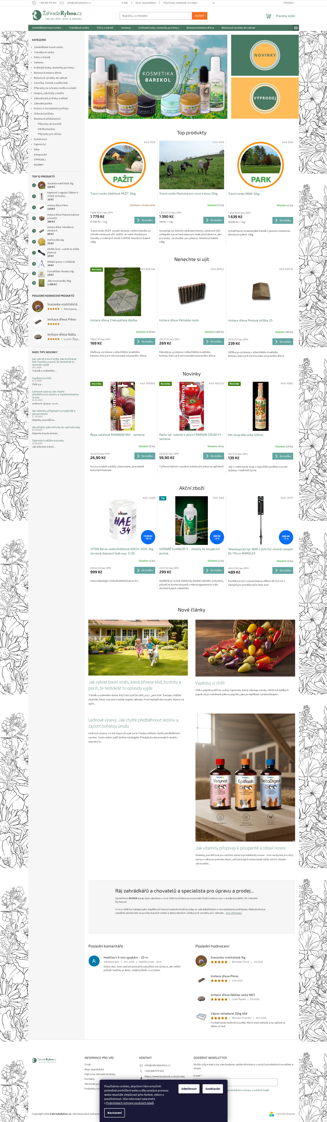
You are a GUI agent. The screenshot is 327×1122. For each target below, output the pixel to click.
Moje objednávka (146, 3)
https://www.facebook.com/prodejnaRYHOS (165, 1078)
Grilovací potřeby (44, 114)
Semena (38, 62)
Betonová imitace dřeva (47, 73)
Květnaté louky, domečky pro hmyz (54, 68)
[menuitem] (46, 28)
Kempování (40, 155)
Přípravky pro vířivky (49, 134)
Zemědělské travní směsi (48, 47)
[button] (98, 77)
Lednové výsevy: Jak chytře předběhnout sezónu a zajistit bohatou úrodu (55, 394)
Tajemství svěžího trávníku (48, 440)
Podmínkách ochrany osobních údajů (130, 1103)
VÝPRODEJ (40, 160)
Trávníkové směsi (44, 52)
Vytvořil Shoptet (286, 1114)
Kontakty (90, 1079)
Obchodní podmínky (96, 1084)
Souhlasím (212, 1089)
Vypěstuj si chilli (41, 378)
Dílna (36, 149)
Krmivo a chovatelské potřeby (51, 108)
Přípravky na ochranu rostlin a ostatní (55, 88)
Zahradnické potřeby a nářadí (51, 98)
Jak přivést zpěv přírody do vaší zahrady (56, 427)
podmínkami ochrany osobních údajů (248, 1090)
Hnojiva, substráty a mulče (49, 93)
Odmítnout (189, 1089)
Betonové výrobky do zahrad (50, 78)
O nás (125, 3)
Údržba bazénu (46, 129)
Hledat (199, 15)
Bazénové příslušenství (47, 119)
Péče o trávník (42, 57)
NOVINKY (39, 165)
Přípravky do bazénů (49, 124)
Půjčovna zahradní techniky (180, 3)
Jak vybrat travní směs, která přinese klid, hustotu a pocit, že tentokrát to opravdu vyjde (54, 361)
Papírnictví (40, 144)
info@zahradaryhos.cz (157, 1065)
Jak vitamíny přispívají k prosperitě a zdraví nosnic (53, 412)
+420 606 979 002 (154, 1071)
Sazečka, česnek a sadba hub (51, 83)
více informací (234, 913)
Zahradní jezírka (43, 104)
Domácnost (40, 139)
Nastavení (114, 1113)
